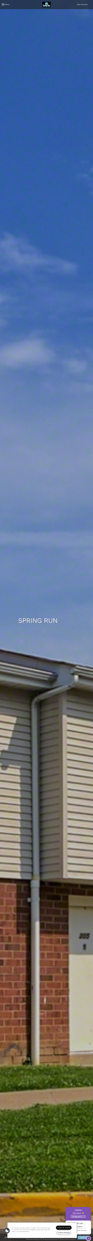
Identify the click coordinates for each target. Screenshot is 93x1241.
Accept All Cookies (64, 1227)
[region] (42, 1230)
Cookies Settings (64, 1232)
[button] (7, 1231)
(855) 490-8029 (82, 4)
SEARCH (83, 1237)
